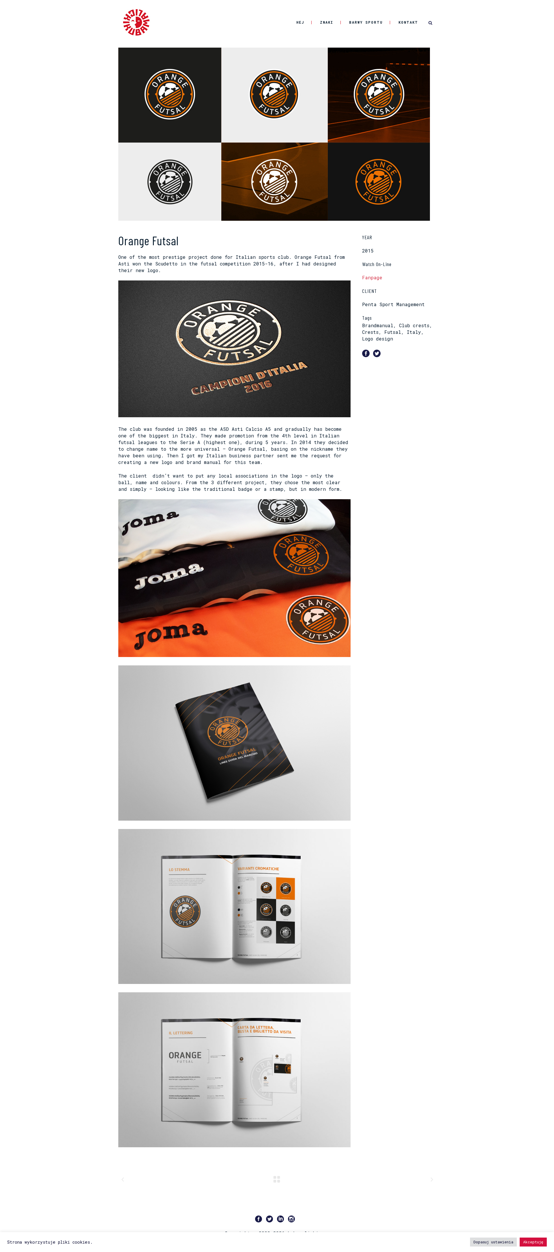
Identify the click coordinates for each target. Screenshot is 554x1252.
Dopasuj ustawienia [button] (493, 1241)
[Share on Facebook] (366, 353)
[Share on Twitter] (377, 353)
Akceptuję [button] (533, 1241)
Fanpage (372, 277)
